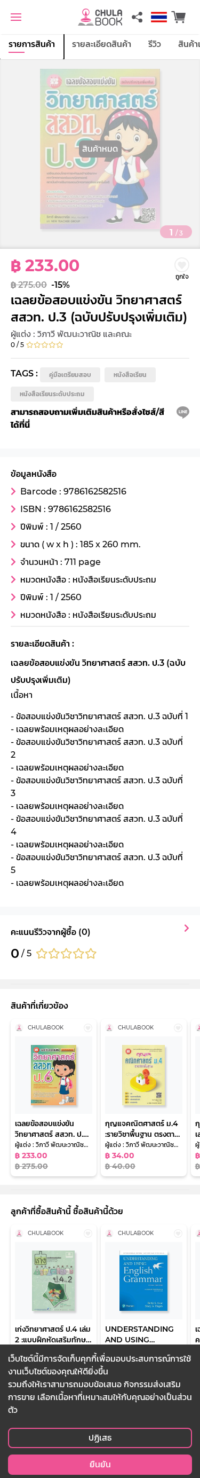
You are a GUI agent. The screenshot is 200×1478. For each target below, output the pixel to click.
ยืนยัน (100, 1464)
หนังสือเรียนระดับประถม (52, 394)
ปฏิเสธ (100, 1438)
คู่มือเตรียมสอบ (70, 375)
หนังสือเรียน (130, 375)
